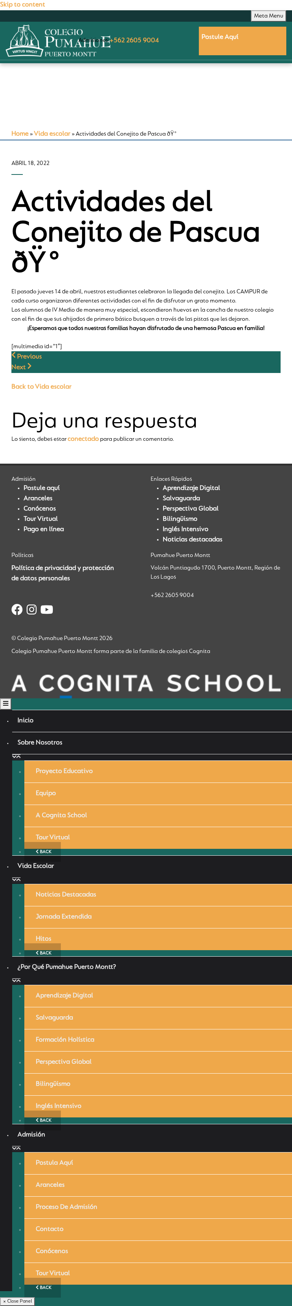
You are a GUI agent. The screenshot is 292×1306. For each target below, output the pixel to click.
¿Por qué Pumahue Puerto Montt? (66, 967)
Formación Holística (65, 1040)
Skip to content (22, 5)
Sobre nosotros (39, 742)
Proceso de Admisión (66, 1207)
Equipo (46, 793)
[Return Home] (58, 40)
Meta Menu (268, 16)
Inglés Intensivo (185, 529)
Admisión (31, 1135)
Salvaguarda (181, 498)
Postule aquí (42, 488)
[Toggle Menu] (5, 704)
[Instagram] (31, 611)
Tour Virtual (41, 519)
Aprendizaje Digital (191, 488)
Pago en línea (44, 529)
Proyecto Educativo (64, 771)
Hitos (43, 939)
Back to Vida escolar (41, 387)
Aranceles (38, 498)
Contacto (49, 1229)
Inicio (25, 720)
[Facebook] (17, 611)
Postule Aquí (220, 37)
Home (20, 134)
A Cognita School (61, 815)
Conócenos (40, 509)
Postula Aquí (54, 1163)
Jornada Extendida (64, 917)
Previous (29, 357)
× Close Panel (17, 1301)
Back (45, 852)
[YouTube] (46, 611)
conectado (83, 439)
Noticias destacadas (192, 539)
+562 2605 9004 (134, 40)
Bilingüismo (180, 519)
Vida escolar (52, 134)
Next (19, 367)
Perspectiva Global (191, 509)
